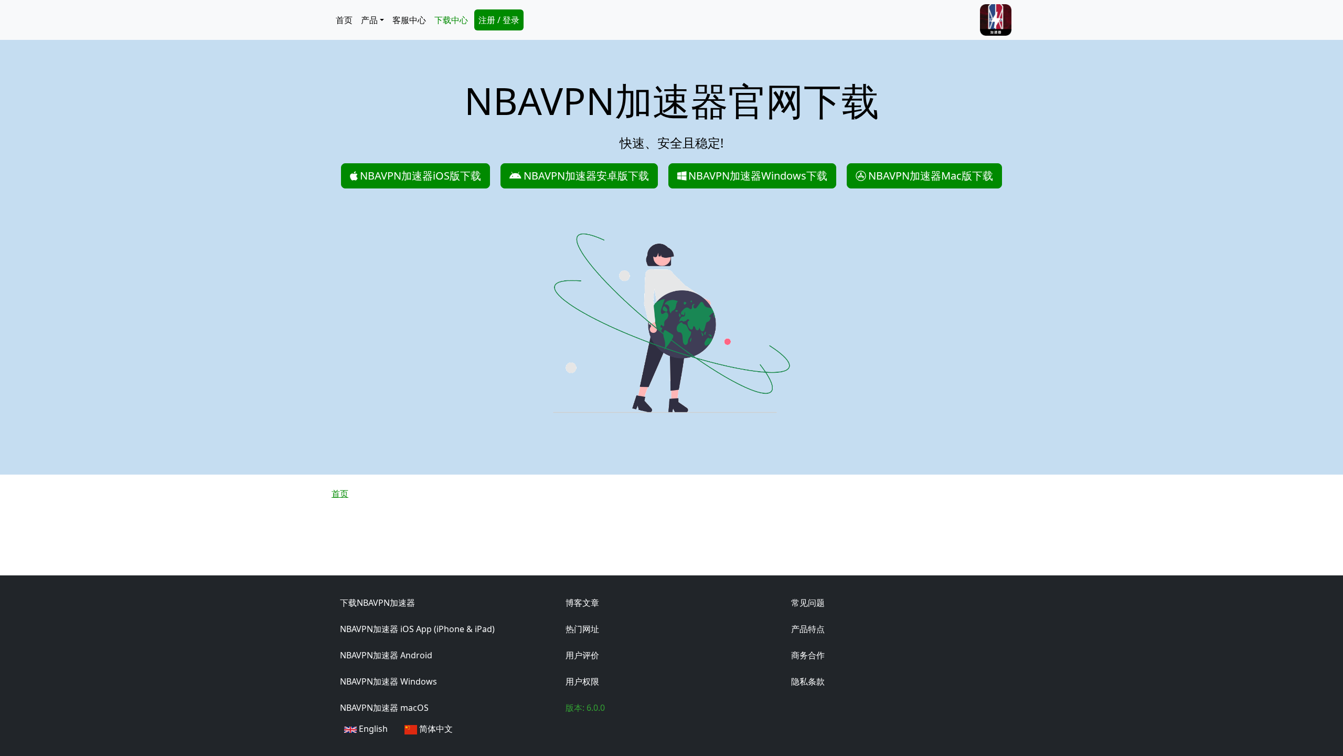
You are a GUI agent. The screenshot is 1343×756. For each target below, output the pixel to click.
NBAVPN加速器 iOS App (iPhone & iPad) (417, 629)
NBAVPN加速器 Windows (388, 681)
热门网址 (582, 629)
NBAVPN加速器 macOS (384, 707)
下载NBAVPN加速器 (377, 602)
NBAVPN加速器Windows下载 (757, 176)
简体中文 (435, 728)
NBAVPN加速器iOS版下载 (420, 176)
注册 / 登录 (498, 20)
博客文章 (582, 602)
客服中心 (409, 20)
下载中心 (451, 20)
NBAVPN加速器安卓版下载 (586, 176)
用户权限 (582, 681)
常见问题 (808, 602)
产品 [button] (369, 20)
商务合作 (808, 655)
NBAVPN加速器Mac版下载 (930, 176)
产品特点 (808, 629)
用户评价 (582, 655)
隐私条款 (808, 681)
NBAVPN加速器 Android (386, 655)
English (372, 728)
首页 (344, 20)
